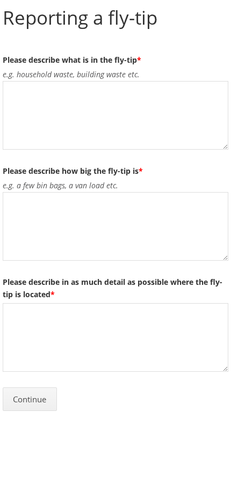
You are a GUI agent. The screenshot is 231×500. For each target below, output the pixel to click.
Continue (29, 399)
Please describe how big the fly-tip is (73, 171)
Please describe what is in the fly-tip (72, 60)
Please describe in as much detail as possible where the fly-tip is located (112, 288)
